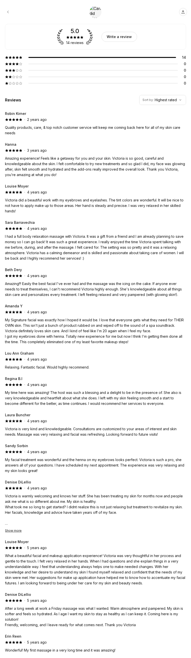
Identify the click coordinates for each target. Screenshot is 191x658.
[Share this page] (183, 12)
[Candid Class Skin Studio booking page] (8, 12)
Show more (13, 530)
